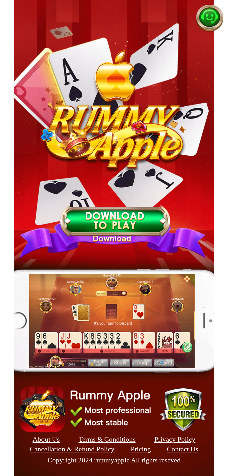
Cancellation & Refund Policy (72, 448)
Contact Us (182, 448)
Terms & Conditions (107, 439)
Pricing (141, 448)
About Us (46, 439)
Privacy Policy (174, 439)
